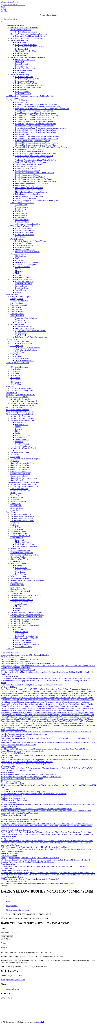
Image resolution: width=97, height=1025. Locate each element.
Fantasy (18, 269)
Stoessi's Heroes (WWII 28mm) (22, 279)
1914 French (15, 378)
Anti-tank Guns (21, 205)
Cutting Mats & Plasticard (20, 591)
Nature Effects (20, 422)
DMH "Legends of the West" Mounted (29, 47)
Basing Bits (14, 461)
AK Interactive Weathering (34, 1014)
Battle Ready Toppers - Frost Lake (23, 484)
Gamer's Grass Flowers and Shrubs (23, 478)
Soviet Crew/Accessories (24, 232)
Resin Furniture (21, 574)
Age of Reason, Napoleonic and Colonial (30, 331)
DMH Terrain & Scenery (19, 75)
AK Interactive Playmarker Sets (27, 401)
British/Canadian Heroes (24, 282)
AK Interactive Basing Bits (20, 514)
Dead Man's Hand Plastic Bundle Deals (30, 36)
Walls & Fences (21, 568)
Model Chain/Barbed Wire (20, 551)
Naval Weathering (22, 444)
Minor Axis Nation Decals (25, 250)
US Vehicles (19, 211)
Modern (18, 273)
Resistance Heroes (22, 288)
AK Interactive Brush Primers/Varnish (24, 625)
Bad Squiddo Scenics (23, 277)
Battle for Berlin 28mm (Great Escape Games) (32, 141)
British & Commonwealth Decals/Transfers (31, 241)
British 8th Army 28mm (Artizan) (27, 175)
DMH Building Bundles (24, 70)
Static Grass (14, 525)
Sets (16, 450)
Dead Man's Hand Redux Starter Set (24, 28)
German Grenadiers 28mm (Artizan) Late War (32, 158)
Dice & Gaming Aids (18, 589)
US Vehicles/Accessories (24, 235)
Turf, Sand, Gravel (17, 529)
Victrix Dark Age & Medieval (26, 318)
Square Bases (15, 510)
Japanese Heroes (21, 286)
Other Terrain (20, 572)
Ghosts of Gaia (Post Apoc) (25, 265)
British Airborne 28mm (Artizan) (27, 171)
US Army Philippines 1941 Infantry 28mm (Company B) (36, 200)
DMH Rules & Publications (20, 30)
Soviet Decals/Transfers (24, 245)
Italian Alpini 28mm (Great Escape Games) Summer (34, 121)
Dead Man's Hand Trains (24, 81)
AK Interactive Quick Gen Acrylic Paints (25, 595)
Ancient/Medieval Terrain (20, 578)
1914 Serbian (15, 371)
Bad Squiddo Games (18, 254)
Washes (18, 433)
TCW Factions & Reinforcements (27, 348)
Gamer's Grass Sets (17, 480)
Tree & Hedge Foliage (18, 533)
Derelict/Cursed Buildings (25, 68)
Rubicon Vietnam (17, 314)
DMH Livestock (21, 55)
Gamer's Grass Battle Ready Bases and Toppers (23, 482)
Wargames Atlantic (17, 324)
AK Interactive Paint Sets (19, 621)
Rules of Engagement (63, 1009)
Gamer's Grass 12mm (18, 476)
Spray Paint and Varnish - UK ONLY (24, 638)
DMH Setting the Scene (24, 77)
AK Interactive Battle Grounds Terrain (20, 408)
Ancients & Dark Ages (23, 326)
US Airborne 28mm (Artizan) (26, 166)
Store (8, 901)
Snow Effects (15, 527)
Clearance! (10, 649)
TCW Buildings (16, 356)
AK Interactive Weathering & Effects (19, 414)
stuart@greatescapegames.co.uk (13, 980)
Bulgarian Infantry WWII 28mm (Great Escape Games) (36, 104)
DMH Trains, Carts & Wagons (26, 83)
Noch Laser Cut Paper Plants (26, 546)
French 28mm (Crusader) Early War (28, 186)
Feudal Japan (20, 260)
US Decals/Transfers (23, 247)
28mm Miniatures (12, 98)
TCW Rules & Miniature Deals (22, 343)
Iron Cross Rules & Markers (20, 388)
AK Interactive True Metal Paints (22, 623)
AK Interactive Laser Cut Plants (22, 519)
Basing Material (12, 512)
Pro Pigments (15, 457)
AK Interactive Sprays (23, 647)
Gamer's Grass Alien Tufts (20, 465)
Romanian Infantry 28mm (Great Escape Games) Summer (36, 130)
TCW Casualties (21, 352)
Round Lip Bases (16, 508)
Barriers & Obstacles (23, 570)
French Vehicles (21, 215)
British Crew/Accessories (24, 228)
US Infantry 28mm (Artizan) (25, 168)
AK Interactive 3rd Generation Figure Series (27, 615)
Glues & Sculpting (17, 585)
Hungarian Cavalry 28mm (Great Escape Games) (33, 119)
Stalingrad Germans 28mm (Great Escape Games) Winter (36, 139)
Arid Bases (14, 499)
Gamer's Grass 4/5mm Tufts (20, 472)
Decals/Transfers (16, 239)
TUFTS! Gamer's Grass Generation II (60, 1014)
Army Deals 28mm (22, 102)
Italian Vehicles (20, 218)
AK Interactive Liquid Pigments (22, 418)
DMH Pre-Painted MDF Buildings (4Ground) (27, 57)
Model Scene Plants (22, 542)
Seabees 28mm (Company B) (26, 198)
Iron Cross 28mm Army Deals (21, 390)
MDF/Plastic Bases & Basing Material (24, 555)
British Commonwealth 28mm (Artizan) (30, 177)
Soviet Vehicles (21, 213)
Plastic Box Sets (12, 294)
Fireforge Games (16, 299)
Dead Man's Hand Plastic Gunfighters (32, 1007)
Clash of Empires (78, 1009)
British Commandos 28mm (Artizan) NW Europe (33, 179)
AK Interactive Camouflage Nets (27, 224)
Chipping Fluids (21, 437)
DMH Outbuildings (22, 92)
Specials (18, 427)
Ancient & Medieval (22, 267)
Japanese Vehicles (22, 220)
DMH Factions (20, 43)
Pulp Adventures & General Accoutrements (31, 337)
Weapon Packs (20, 237)
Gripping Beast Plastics (19, 301)
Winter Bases (15, 495)
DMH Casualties (21, 53)
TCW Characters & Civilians (26, 350)
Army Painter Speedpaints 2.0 (21, 600)
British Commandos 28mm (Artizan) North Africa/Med (35, 181)
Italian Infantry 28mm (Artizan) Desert (29, 149)
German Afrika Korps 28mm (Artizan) (29, 151)
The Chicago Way (12, 339)
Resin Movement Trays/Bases (21, 553)
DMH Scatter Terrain (23, 94)
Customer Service (12, 989)
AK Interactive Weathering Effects (23, 420)
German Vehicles (21, 207)
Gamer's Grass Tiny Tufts (19, 467)
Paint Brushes (15, 627)
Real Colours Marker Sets (24, 405)
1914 (7, 365)
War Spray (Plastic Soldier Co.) (27, 644)
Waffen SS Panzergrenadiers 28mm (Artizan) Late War (35, 160)
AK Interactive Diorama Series (17, 410)
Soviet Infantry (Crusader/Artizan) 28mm (30, 164)
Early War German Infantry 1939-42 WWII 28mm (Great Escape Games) (42, 109)
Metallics (18, 606)
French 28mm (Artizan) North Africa (29, 188)
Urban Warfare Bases (18, 501)
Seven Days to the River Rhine (17, 363)
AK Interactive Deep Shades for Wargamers (26, 612)
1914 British (15, 376)
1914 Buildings (16, 384)
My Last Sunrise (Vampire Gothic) (28, 262)
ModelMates (15, 454)
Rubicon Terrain (16, 311)
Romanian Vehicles (22, 222)
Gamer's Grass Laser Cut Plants (22, 463)
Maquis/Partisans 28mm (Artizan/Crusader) (31, 192)
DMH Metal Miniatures (19, 40)
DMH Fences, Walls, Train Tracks (28, 87)
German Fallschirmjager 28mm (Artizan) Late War (34, 156)
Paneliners (19, 442)
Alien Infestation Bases (19, 489)
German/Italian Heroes (23, 284)
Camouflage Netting (18, 557)
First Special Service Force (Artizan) (28, 190)
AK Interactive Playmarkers (20, 399)
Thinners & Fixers (22, 440)
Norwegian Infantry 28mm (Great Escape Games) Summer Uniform (40, 128)
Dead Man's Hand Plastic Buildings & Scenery (27, 38)
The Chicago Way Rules (19, 341)
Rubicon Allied (16, 309)
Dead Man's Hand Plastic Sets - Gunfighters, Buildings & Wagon (30, 96)
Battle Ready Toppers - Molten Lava (24, 487)
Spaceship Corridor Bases (20, 491)
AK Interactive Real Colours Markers (24, 403)
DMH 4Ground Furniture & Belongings (30, 85)
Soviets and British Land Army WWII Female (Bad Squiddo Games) (41, 147)
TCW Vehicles (15, 354)
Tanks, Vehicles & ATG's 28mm (22, 203)
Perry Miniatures (16, 303)
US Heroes (19, 292)
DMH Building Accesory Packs (27, 79)
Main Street (19, 62)
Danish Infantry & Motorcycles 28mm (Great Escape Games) (38, 107)
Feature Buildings (21, 64)
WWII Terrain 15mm (18, 576)
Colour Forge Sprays (23, 642)
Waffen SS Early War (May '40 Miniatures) (31, 162)
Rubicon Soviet (16, 307)
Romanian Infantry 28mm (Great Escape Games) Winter (36, 132)
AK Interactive (20, 630)
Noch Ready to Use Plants (25, 544)
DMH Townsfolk (21, 49)
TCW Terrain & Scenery (19, 358)
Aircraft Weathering (22, 446)
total (40, 1022)
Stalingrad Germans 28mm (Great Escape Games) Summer (37, 136)
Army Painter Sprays (23, 640)
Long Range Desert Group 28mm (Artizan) (31, 183)
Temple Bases (15, 504)
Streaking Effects (21, 425)
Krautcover (14, 523)
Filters (17, 431)
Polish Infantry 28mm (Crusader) (27, 194)
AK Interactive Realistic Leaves (22, 521)
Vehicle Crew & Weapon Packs (22, 226)
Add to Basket (7, 936)
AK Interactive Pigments (19, 452)
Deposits (18, 429)
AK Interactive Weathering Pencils (23, 448)
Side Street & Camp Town (25, 60)
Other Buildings (21, 66)
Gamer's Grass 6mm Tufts (20, 474)
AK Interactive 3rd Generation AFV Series (26, 617)
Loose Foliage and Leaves (20, 536)
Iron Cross (9, 386)
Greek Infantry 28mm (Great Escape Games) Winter (34, 111)
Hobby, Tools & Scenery (15, 561)
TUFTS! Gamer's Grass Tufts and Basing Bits (23, 459)
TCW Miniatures (16, 346)
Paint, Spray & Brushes (14, 593)
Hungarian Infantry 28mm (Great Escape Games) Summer (37, 115)
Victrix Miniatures (17, 316)
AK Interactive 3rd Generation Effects (24, 619)
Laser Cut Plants (16, 538)
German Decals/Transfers (24, 243)
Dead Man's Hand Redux (15, 25)
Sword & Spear (11, 393)
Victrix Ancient (20, 320)
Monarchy (19, 271)
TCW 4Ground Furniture (24, 361)
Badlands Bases (16, 506)
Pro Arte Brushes (21, 632)
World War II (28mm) (18, 100)
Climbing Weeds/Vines (19, 559)
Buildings (18, 566)
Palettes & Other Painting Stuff (26, 636)
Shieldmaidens (20, 256)
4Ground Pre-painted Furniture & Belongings (27, 580)
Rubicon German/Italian (19, 305)
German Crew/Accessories (25, 230)
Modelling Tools (16, 583)
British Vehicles (21, 209)
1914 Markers (15, 382)
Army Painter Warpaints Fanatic (22, 602)
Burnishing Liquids (22, 435)
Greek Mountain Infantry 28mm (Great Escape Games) (35, 113)
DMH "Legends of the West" (26, 45)
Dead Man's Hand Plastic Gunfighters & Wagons (28, 34)
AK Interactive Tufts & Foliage (22, 516)
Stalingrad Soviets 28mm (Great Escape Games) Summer (36, 143)
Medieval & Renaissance (24, 329)
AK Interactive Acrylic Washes (22, 598)
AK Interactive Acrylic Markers (17, 397)
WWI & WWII (20, 335)
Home (8, 897)
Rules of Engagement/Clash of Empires (20, 395)
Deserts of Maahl (16, 497)
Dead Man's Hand (67, 1007)
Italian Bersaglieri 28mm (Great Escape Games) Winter (35, 124)
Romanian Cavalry (22, 134)
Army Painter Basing (18, 531)
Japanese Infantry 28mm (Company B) (29, 196)
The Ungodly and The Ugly (25, 51)
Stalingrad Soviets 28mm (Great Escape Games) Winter (36, 145)
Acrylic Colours (21, 604)
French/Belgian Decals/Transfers (27, 252)
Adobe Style (19, 72)
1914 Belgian (15, 373)
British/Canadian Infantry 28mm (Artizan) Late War (34, 173)
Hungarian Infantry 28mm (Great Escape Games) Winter (36, 117)
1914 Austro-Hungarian (19, 367)
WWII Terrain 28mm (18, 563)
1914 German (15, 380)
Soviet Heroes (20, 290)
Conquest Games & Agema (20, 297)
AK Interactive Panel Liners (20, 416)
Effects (17, 610)
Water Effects (15, 548)
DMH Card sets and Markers (26, 32)
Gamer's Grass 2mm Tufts (20, 469)
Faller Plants (19, 540)
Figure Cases (15, 587)
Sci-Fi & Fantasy (21, 333)
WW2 (17, 258)
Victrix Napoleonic (22, 322)
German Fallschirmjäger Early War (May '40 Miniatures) (36, 154)
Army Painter (20, 634)
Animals (18, 275)
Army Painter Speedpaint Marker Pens (20, 412)
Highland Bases (16, 493)
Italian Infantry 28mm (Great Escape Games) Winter (34, 126)
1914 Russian (15, 369)
